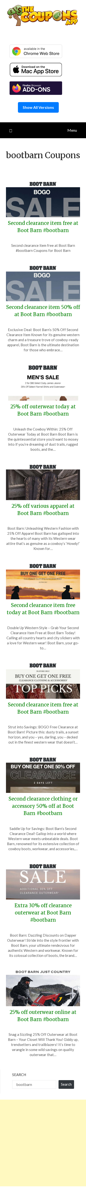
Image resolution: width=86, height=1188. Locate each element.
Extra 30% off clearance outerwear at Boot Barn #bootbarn (43, 912)
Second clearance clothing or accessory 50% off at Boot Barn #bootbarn (43, 806)
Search (19, 1074)
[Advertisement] (43, 1143)
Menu (72, 130)
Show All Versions (38, 107)
